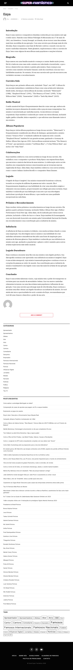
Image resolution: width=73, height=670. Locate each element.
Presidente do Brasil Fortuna (12, 504)
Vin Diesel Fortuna (8, 588)
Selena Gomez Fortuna (10, 556)
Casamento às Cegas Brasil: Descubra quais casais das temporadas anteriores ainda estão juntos (33, 482)
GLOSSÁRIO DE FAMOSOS (50, 655)
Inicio (4, 8)
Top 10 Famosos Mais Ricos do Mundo (15, 486)
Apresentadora (8, 333)
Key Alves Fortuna (8, 548)
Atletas (5, 336)
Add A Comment (36, 315)
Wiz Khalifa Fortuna (9, 592)
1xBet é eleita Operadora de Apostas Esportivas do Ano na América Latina (26, 455)
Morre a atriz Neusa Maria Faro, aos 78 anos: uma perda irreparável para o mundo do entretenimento (34, 459)
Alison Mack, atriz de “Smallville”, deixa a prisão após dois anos (22, 478)
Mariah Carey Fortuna (10, 552)
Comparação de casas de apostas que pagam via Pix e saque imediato (25, 407)
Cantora (5, 348)
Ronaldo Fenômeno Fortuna (11, 544)
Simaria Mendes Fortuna (10, 576)
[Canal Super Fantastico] (36, 3)
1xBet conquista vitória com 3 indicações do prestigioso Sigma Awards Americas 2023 (30, 500)
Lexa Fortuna (7, 512)
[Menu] (5, 3)
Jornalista (6, 372)
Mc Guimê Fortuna (9, 524)
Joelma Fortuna (8, 600)
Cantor (5, 345)
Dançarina (6, 354)
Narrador (6, 378)
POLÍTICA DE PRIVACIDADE (32, 658)
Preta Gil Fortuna (8, 564)
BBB (57, 618)
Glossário (10, 8)
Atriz (4, 342)
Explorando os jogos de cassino (13, 411)
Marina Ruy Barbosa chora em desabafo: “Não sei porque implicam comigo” (26, 471)
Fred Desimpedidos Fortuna (11, 532)
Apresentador (7, 330)
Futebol (63, 628)
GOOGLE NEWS (34, 655)
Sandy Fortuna (7, 568)
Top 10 (5, 391)
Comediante (7, 351)
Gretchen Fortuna (8, 596)
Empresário (6, 357)
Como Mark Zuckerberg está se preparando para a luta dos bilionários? (25, 445)
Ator (4, 339)
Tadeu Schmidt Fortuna (10, 516)
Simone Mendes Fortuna (10, 572)
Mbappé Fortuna (8, 560)
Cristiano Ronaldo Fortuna (11, 580)
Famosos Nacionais (9, 363)
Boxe (62, 618)
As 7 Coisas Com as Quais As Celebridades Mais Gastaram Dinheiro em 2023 (27, 496)
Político (5, 385)
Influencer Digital (8, 369)
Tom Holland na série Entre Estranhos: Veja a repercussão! (21, 433)
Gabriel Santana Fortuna (10, 520)
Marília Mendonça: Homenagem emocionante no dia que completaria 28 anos (27, 429)
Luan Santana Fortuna (10, 584)
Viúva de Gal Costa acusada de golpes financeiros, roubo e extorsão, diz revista (28, 463)
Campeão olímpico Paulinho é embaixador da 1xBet (19, 419)
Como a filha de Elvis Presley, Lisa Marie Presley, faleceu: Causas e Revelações (27, 437)
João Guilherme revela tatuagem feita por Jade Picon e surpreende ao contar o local (29, 474)
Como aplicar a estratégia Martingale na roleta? (18, 403)
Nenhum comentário (28, 19)
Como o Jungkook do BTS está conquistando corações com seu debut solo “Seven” (29, 441)
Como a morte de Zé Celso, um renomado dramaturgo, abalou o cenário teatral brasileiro (30, 467)
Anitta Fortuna (7, 528)
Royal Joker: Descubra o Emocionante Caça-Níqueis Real (21, 415)
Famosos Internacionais (10, 360)
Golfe (5, 632)
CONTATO (46, 658)
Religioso (6, 388)
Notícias (5, 382)
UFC (11, 635)
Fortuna (5, 366)
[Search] (68, 3)
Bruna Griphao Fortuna (10, 508)
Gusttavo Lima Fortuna (10, 536)
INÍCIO (14, 655)
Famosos (56, 622)
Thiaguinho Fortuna (9, 540)
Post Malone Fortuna (9, 604)
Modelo (5, 375)
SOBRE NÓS (23, 655)
